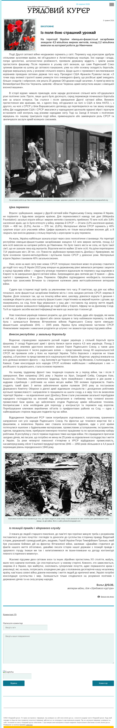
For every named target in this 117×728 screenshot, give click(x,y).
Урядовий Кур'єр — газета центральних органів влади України (58, 6)
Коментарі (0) (10, 614)
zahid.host (29, 725)
